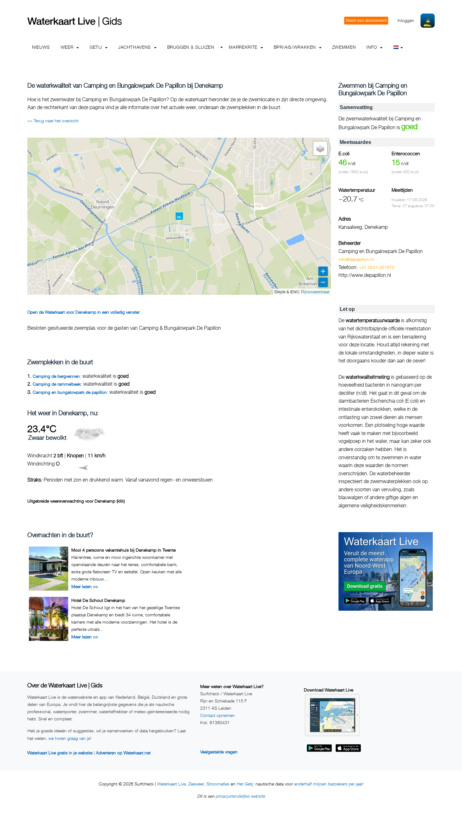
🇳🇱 (396, 47)
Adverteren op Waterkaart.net (123, 752)
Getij (96, 47)
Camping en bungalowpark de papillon (70, 392)
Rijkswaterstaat (315, 291)
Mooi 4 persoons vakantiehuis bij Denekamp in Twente (123, 550)
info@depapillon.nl (356, 259)
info (372, 47)
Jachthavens (135, 47)
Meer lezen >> (84, 586)
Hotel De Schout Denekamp (98, 600)
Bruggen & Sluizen (190, 47)
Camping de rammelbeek (57, 384)
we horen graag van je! (69, 738)
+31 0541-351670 (376, 267)
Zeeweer (196, 783)
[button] (179, 216)
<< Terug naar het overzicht (53, 120)
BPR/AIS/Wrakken (295, 47)
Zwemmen (344, 47)
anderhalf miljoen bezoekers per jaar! (328, 783)
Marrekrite (244, 47)
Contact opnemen (217, 715)
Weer (68, 47)
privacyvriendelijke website (240, 796)
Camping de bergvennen (56, 376)
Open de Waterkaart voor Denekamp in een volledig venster (83, 312)
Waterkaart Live (171, 783)
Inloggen (406, 20)
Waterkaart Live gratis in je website (59, 752)
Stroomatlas (217, 783)
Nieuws (41, 47)
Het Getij (245, 783)
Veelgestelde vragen (219, 751)
